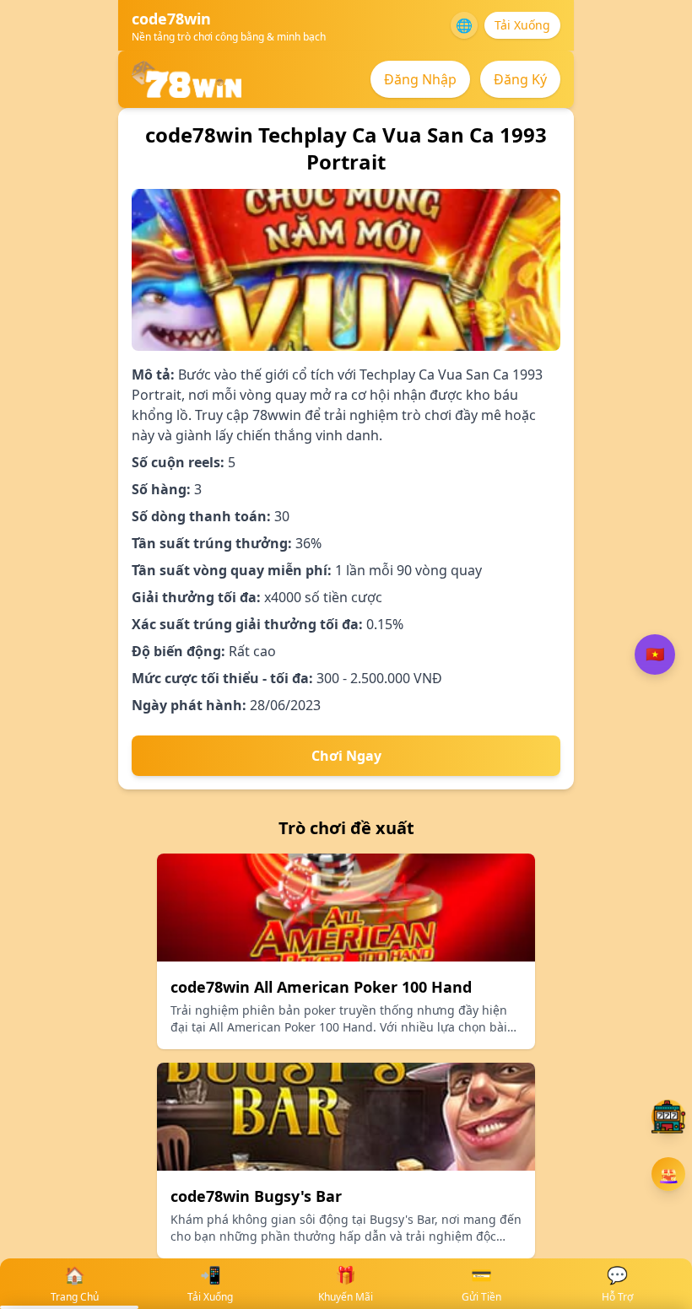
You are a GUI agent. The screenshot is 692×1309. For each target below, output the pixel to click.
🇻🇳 (655, 654)
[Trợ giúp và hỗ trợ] (668, 1117)
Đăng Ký (520, 79)
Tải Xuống (522, 25)
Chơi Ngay (346, 755)
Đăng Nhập (420, 79)
